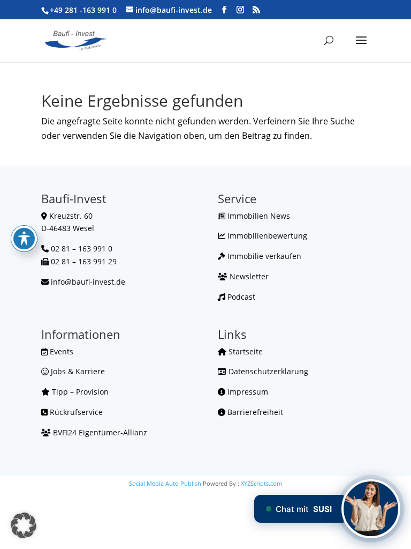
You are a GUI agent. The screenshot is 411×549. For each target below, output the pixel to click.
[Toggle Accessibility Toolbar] (24, 238)
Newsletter (248, 276)
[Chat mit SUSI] (370, 508)
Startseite (244, 351)
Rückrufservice (75, 412)
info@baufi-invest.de (88, 282)
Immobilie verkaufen (263, 256)
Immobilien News (257, 216)
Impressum (246, 392)
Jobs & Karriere (77, 371)
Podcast (240, 297)
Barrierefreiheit (254, 412)
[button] (23, 525)
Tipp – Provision (79, 392)
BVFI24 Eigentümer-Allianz (99, 432)
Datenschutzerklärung (267, 371)
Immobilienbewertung (266, 236)
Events (60, 351)
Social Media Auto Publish (165, 483)
